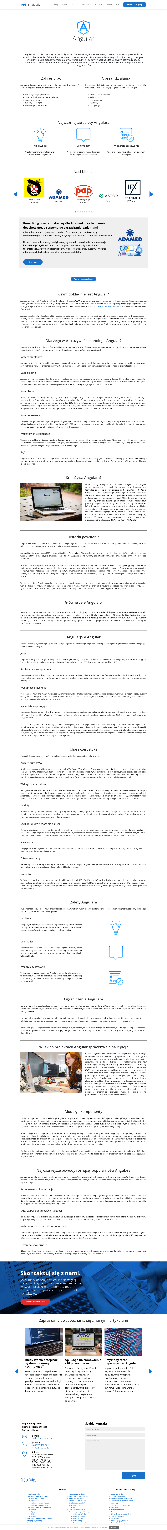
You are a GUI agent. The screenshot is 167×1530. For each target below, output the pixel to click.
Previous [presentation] (15, 194)
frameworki (88, 543)
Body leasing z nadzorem (81, 1523)
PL (117, 4)
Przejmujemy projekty (77, 1494)
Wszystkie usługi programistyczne (122, 1523)
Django (33, 1512)
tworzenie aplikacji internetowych (107, 306)
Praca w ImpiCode (117, 1510)
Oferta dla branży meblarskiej (121, 1514)
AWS (74, 1507)
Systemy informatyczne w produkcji (123, 1501)
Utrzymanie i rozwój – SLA (77, 1501)
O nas (113, 1512)
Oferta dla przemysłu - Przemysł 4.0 (39, 1518)
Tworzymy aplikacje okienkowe (37, 1523)
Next (150, 1371)
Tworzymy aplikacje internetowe (39, 1507)
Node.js (33, 1510)
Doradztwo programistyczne (78, 1496)
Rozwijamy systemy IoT (77, 1503)
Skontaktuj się (134, 4)
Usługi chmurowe (74, 1505)
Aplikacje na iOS (36, 1501)
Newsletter (114, 1507)
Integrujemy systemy (34, 1521)
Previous (16, 1371)
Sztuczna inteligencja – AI (77, 1510)
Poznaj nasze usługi (34, 1494)
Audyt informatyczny (76, 1498)
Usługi (55, 4)
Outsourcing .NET (79, 1518)
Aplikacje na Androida (38, 1498)
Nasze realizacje (117, 1494)
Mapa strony (115, 1518)
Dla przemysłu (84, 4)
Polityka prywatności (118, 1516)
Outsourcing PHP (79, 1521)
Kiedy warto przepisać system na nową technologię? (41, 1363)
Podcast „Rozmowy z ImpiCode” (121, 1505)
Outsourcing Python (80, 1514)
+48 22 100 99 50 (40, 1447)
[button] (75, 212)
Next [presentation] (151, 194)
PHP (32, 1514)
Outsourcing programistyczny (79, 1512)
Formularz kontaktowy (118, 1496)
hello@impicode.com (42, 1438)
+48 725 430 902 (40, 1445)
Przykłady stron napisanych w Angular (121, 1361)
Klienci (98, 4)
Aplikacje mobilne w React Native (42, 1505)
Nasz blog (114, 1503)
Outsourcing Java (79, 1516)
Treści (108, 4)
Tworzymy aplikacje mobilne (37, 1496)
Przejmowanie (68, 4)
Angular (33, 1516)
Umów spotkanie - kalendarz (121, 1498)
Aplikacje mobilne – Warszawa (41, 1503)
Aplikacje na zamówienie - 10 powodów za (83, 1361)
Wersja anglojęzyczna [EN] (119, 1521)
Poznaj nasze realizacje (83, 279)
